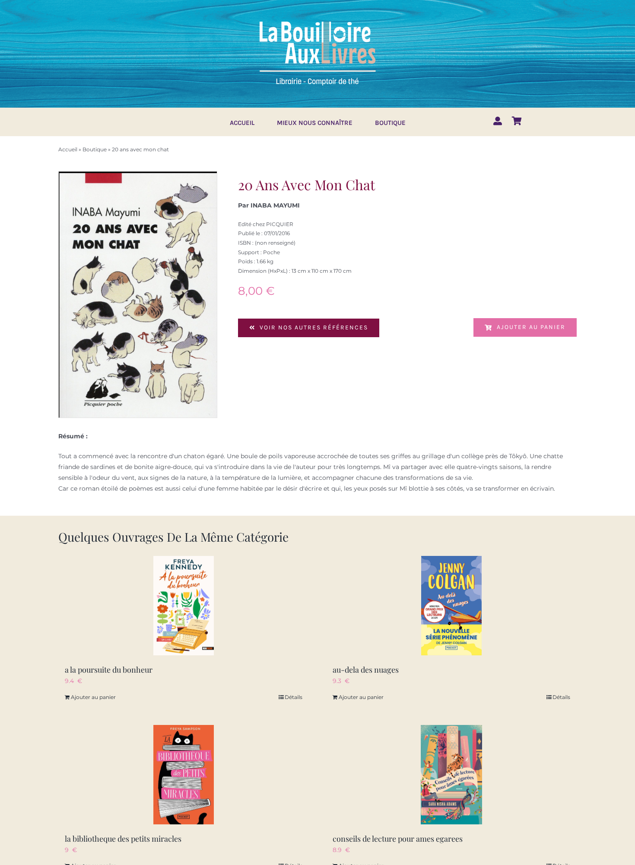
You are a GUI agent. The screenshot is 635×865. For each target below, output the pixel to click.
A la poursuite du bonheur (108, 669)
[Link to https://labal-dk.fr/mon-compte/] (497, 121)
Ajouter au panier (531, 327)
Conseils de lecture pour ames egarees (398, 838)
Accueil (67, 149)
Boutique (95, 149)
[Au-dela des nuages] (451, 605)
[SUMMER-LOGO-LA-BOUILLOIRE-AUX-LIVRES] (317, 20)
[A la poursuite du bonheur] (183, 605)
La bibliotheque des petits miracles (123, 838)
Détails (293, 697)
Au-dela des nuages (366, 669)
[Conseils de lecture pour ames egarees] (451, 774)
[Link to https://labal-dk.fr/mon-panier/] (517, 121)
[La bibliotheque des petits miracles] (183, 774)
